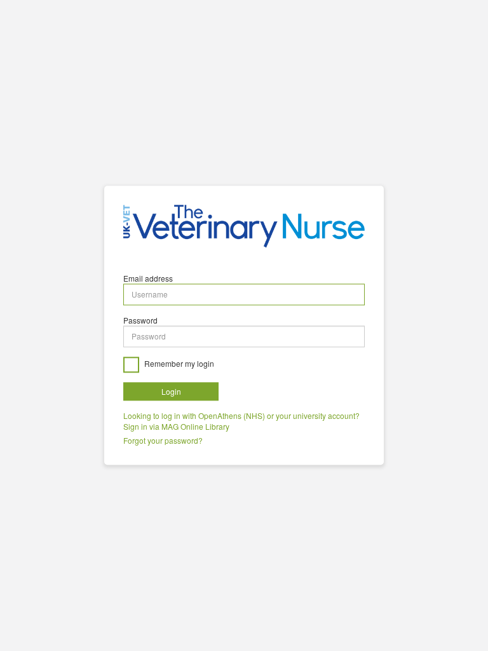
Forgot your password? (163, 440)
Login (171, 391)
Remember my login (178, 363)
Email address (148, 278)
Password (140, 320)
